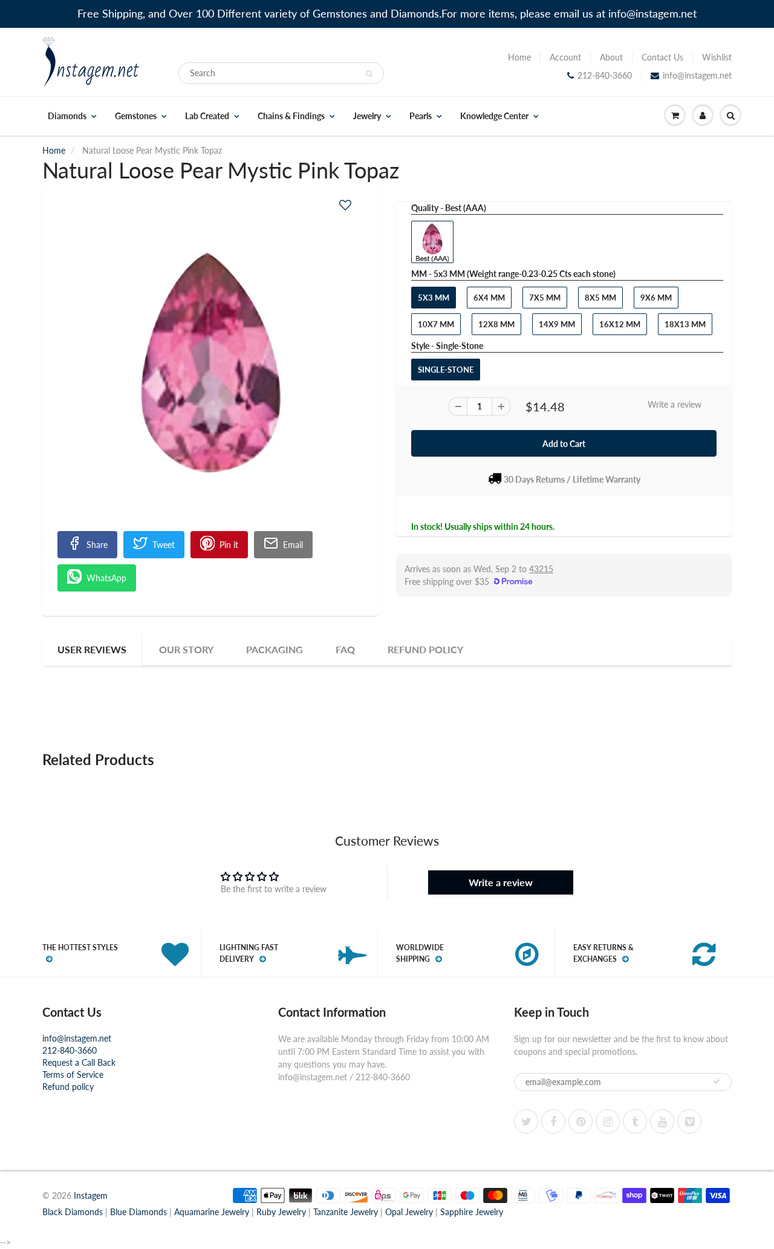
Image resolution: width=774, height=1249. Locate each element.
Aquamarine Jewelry (211, 1212)
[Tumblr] (635, 1121)
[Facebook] (553, 1121)
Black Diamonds (72, 1212)
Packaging (274, 649)
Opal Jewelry (409, 1212)
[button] (345, 204)
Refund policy (68, 1086)
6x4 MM (489, 297)
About (611, 57)
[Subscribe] (716, 1081)
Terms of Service (72, 1074)
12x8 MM (496, 324)
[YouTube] (662, 1121)
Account (565, 57)
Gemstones (136, 116)
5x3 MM (433, 297)
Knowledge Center (494, 116)
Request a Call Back (78, 1062)
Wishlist (717, 57)
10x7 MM (436, 324)
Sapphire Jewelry (471, 1212)
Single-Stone (445, 369)
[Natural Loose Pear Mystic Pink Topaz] (210, 365)
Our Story (186, 649)
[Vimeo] (689, 1121)
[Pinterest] (580, 1121)
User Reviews (91, 649)
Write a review (674, 404)
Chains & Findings (291, 116)
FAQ (345, 649)
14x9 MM (557, 324)
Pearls (420, 116)
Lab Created (207, 116)
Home (519, 57)
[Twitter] (526, 1121)
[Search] (369, 73)
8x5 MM (600, 297)
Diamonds (67, 116)
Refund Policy (425, 649)
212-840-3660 (604, 75)
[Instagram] (608, 1121)
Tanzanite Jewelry (345, 1212)
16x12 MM (619, 324)
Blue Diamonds (138, 1212)
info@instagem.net (697, 75)
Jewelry (367, 116)
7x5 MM (545, 297)
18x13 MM (685, 324)
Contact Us (662, 57)
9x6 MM (656, 297)
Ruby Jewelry (281, 1212)
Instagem (91, 1195)
